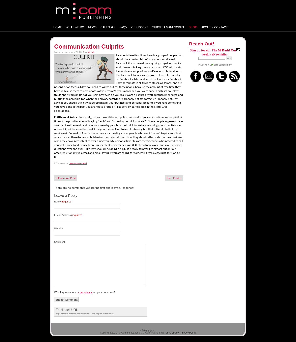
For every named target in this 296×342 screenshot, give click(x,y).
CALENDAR (108, 27)
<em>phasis (85, 292)
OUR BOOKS (139, 27)
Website (58, 228)
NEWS (92, 27)
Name (63, 201)
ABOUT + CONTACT (214, 27)
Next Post (174, 178)
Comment (59, 242)
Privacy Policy (188, 332)
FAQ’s (123, 27)
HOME (57, 27)
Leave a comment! (78, 163)
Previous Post (66, 178)
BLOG (192, 27)
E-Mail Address (68, 215)
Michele (91, 52)
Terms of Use (172, 332)
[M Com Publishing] (148, 12)
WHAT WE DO (75, 27)
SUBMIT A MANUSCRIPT (168, 27)
